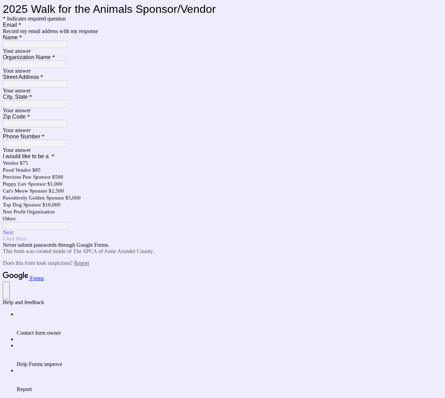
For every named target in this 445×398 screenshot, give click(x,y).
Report (81, 263)
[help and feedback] (6, 290)
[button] (222, 232)
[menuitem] (229, 323)
